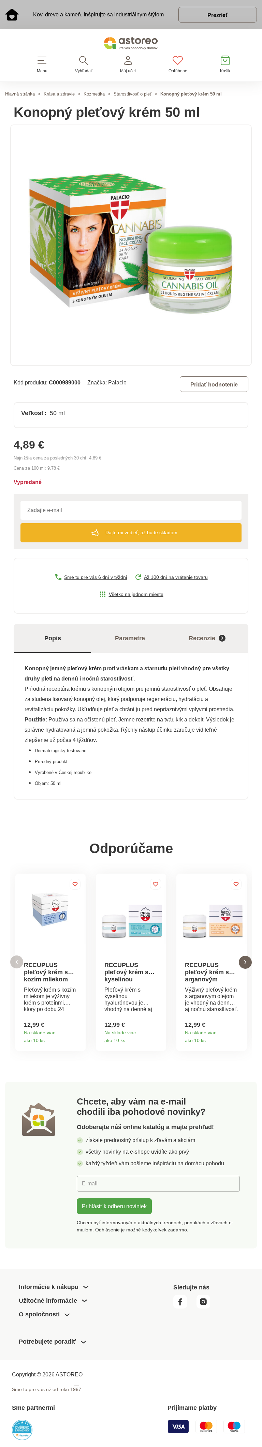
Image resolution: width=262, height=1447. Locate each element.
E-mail (90, 1183)
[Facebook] (184, 1307)
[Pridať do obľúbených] (75, 884)
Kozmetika (94, 94)
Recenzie (206, 638)
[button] (16, 962)
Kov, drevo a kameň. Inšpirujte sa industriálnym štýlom (98, 14)
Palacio (117, 382)
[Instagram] (206, 1307)
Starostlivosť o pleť (132, 94)
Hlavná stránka (20, 94)
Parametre (130, 638)
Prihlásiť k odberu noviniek (114, 1206)
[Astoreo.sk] (131, 44)
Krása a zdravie (59, 94)
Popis (52, 638)
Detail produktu (78, 1038)
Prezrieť (217, 15)
